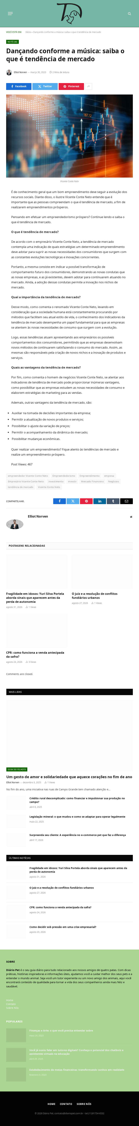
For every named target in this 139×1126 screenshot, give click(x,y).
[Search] (129, 13)
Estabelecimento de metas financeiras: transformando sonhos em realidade (76, 1069)
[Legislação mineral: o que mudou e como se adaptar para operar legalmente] (16, 821)
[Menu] (10, 13)
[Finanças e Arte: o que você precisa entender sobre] (16, 1035)
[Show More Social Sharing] (88, 86)
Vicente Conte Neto (49, 487)
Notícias (12, 41)
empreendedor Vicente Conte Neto (28, 475)
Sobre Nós (12, 1008)
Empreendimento (90, 475)
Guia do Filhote (17, 769)
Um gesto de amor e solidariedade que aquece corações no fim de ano (69, 776)
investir (72, 481)
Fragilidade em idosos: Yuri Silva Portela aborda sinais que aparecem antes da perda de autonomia (35, 598)
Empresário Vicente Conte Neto (26, 481)
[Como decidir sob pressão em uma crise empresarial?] (16, 932)
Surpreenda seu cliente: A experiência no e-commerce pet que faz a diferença (78, 835)
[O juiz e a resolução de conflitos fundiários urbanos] (102, 572)
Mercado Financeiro (92, 481)
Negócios (113, 481)
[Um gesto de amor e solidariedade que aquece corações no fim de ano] (69, 735)
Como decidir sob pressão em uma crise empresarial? (63, 927)
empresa (109, 475)
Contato (11, 1004)
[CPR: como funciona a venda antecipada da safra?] (36, 631)
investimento (56, 481)
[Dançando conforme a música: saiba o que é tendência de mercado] (69, 136)
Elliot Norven (20, 72)
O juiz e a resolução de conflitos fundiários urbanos (94, 596)
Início (28, 32)
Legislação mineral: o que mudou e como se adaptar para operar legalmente (77, 816)
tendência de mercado (20, 487)
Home (9, 1000)
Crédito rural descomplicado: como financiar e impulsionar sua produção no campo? (77, 800)
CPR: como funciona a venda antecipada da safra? (35, 655)
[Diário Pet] (69, 13)
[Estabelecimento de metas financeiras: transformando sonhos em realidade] (16, 1074)
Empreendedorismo (63, 475)
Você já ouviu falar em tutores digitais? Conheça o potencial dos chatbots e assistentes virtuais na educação (76, 1051)
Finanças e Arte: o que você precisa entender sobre (61, 1030)
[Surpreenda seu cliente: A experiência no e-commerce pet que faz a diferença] (16, 840)
